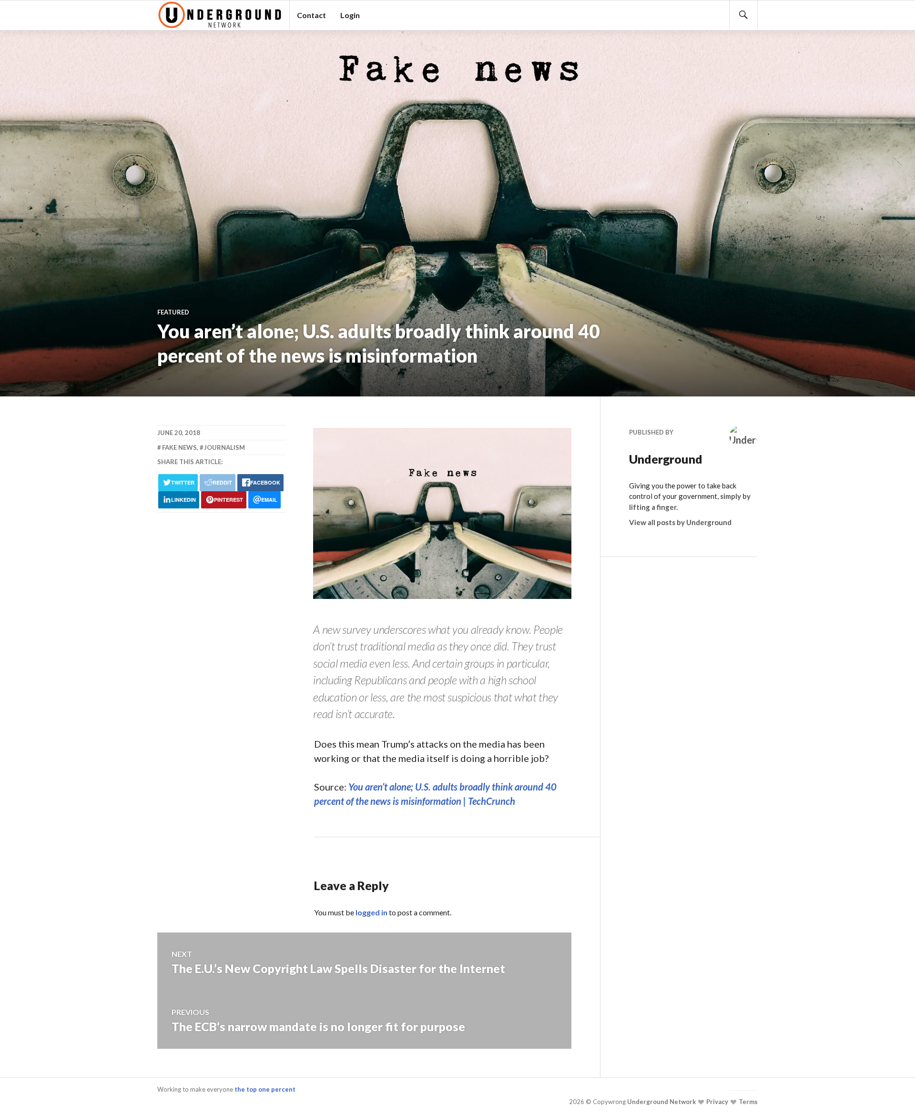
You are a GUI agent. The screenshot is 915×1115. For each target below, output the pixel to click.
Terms (747, 1101)
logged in (371, 912)
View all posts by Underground (680, 522)
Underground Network (661, 1101)
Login (350, 15)
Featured (173, 312)
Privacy (716, 1101)
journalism (224, 447)
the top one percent (264, 1089)
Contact (311, 15)
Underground (665, 459)
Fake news (179, 447)
